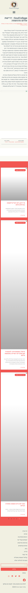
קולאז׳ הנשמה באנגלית (20, 557)
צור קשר (24, 555)
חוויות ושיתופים (22, 546)
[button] (14, 12)
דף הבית (25, 531)
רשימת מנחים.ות (22, 537)
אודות (25, 534)
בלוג (26, 549)
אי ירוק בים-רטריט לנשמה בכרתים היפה (16, 204)
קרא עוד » (22, 215)
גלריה (25, 552)
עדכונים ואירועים (22, 543)
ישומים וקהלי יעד (22, 540)
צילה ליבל (19, 23)
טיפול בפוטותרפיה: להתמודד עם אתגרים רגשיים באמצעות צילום (15, 353)
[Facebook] (24, 580)
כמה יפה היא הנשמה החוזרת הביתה (15, 505)
